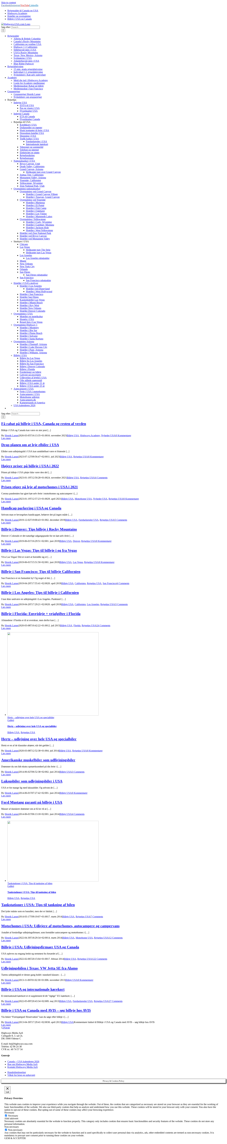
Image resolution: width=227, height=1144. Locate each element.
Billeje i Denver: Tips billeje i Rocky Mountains (39, 529)
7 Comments (97, 916)
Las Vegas (78, 562)
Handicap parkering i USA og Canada (31, 508)
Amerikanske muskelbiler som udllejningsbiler (38, 760)
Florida (77, 625)
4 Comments (101, 477)
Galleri (10, 720)
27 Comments (115, 1001)
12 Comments (116, 937)
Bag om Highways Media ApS (22, 1064)
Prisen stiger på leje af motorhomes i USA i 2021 (39, 487)
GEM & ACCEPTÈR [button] (15, 1138)
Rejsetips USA (80, 456)
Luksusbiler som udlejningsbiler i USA (31, 781)
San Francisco (109, 583)
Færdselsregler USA (89, 520)
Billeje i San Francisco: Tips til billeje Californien (40, 572)
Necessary (13, 1115)
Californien (80, 583)
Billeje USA (73, 435)
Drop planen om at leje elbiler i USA (30, 445)
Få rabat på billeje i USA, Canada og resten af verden (43, 424)
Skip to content (8, 2)
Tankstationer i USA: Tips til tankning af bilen (29, 883)
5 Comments (121, 520)
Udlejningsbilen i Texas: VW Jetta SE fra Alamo (39, 968)
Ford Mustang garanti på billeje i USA (31, 802)
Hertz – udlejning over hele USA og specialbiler (30, 717)
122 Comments (99, 959)
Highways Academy (90, 435)
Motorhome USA (83, 498)
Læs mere (6, 438)
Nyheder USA (108, 435)
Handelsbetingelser (16, 1072)
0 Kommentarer (123, 435)
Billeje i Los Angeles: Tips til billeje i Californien (40, 593)
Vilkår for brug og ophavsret (21, 1075)
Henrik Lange (11, 435)
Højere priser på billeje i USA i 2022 (30, 466)
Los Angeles (93, 604)
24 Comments (103, 625)
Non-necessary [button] (11, 1126)
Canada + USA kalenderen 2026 (23, 1061)
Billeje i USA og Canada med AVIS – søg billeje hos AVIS (46, 1010)
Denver (76, 541)
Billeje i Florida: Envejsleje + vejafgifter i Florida (40, 614)
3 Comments (121, 604)
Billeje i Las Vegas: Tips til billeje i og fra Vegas (39, 550)
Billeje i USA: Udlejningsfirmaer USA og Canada (40, 947)
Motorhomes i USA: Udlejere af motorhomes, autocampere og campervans (60, 926)
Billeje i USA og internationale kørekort (33, 989)
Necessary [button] (9, 1112)
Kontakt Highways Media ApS (22, 1067)
